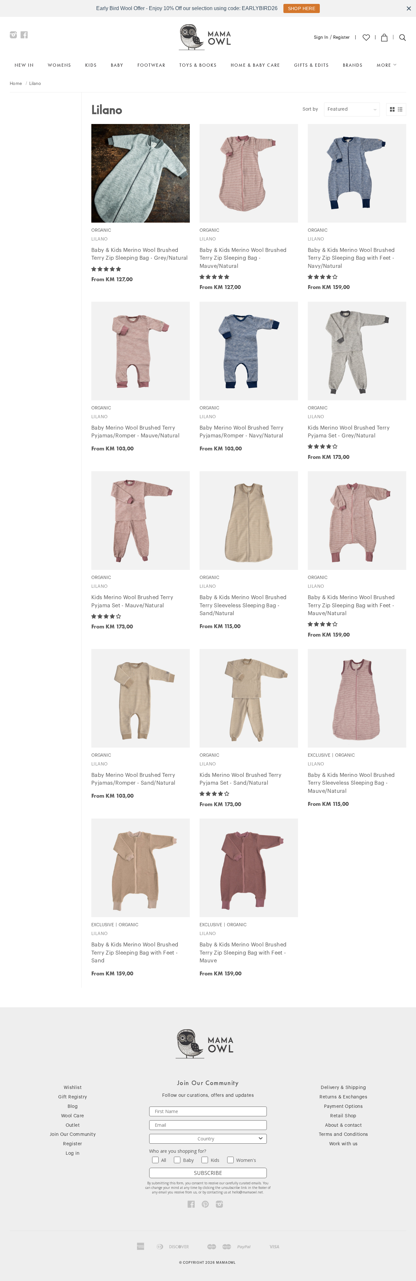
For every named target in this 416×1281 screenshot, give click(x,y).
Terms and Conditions (343, 1134)
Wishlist (73, 1087)
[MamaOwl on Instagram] (13, 36)
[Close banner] (409, 8)
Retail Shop (343, 1116)
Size (16, 124)
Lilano (99, 239)
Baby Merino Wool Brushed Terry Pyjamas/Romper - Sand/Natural (133, 779)
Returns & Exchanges (343, 1097)
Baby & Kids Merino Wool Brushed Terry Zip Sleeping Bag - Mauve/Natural (243, 258)
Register (341, 37)
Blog (73, 1106)
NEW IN (24, 65)
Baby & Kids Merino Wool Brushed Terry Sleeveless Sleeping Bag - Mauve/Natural (351, 783)
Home (16, 83)
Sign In (321, 37)
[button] (106, 269)
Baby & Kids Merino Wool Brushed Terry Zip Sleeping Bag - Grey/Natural (139, 254)
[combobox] (206, 1138)
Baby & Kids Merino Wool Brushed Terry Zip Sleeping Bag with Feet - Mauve (243, 953)
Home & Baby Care (255, 65)
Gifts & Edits (311, 65)
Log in (72, 1153)
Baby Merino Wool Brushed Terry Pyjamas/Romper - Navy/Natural (241, 432)
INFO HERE (298, 8)
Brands (353, 65)
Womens (59, 65)
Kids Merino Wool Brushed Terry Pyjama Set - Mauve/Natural (132, 601)
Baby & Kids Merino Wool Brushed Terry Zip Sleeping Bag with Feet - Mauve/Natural (351, 605)
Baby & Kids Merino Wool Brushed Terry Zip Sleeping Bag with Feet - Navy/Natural (351, 258)
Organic (21, 183)
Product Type (28, 152)
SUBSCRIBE (208, 1173)
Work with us (343, 1144)
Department (26, 105)
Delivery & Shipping (343, 1087)
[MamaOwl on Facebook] (24, 36)
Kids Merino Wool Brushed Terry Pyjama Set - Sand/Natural (240, 779)
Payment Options (343, 1106)
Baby (117, 65)
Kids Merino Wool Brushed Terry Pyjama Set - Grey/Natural (349, 432)
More (385, 65)
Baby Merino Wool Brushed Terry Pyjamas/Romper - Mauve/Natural (135, 432)
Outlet (73, 1125)
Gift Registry (72, 1097)
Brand (18, 168)
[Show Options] (260, 1138)
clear (74, 167)
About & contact (343, 1125)
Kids (91, 65)
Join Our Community (73, 1134)
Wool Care (72, 1116)
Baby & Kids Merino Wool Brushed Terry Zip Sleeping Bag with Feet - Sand (134, 953)
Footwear (151, 65)
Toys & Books (198, 65)
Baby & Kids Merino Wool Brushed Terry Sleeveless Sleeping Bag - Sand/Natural (243, 605)
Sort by (310, 109)
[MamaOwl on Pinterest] (205, 1206)
